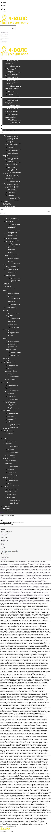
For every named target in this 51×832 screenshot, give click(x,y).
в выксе (18, 575)
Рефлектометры (11, 69)
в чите (37, 580)
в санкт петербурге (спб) (37, 567)
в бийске (37, 588)
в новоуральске (21, 586)
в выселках (23, 575)
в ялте (41, 571)
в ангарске (41, 583)
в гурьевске (6, 575)
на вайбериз (14, 601)
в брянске (7, 563)
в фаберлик (35, 600)
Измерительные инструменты (12, 68)
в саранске (46, 567)
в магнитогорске (39, 584)
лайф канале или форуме (19, 600)
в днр (29, 588)
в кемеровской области (31, 575)
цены (4, 594)
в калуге (41, 580)
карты (17, 592)
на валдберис (20, 597)
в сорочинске (21, 569)
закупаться (13, 592)
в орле (42, 566)
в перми (30, 574)
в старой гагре (9, 572)
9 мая (37, 591)
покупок (38, 594)
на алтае (14, 589)
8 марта (33, 591)
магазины (26, 592)
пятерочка (19, 603)
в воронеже (24, 563)
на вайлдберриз (7, 597)
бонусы (8, 592)
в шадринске (14, 578)
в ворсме (42, 588)
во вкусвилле (41, 595)
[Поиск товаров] (12, 524)
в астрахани (47, 583)
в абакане (47, 588)
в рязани (25, 567)
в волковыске (8, 584)
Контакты (4, 5)
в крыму (36, 564)
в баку (37, 561)
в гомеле (40, 578)
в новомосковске (31, 580)
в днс (31, 601)
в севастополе (8, 569)
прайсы (35, 592)
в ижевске (2, 574)
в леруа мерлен (35, 597)
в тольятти (40, 569)
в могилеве (46, 564)
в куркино (46, 574)
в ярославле (46, 571)
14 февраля (43, 591)
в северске (45, 580)
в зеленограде (24, 577)
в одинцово (25, 589)
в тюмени (2, 571)
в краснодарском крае (33, 577)
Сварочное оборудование (11, 76)
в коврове (15, 572)
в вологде (41, 574)
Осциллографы (11, 116)
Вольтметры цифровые (15, 72)
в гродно (44, 578)
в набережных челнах (28, 583)
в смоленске (15, 569)
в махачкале (46, 584)
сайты (46, 592)
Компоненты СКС (9, 63)
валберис (24, 603)
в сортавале (27, 569)
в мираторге (27, 601)
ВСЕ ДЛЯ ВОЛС (8, 58)
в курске (17, 581)
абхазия (25, 561)
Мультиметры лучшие (15, 122)
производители (40, 592)
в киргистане (29, 578)
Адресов (8, 594)
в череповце (30, 571)
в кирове (7, 574)
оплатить (31, 592)
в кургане (21, 581)
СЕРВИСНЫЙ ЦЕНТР (9, 128)
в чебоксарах (17, 571)
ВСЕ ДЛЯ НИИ (8, 106)
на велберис (47, 600)
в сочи (32, 569)
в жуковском (45, 563)
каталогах (20, 594)
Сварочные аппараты (10, 130)
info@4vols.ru (4, 36)
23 (39, 591)
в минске (41, 564)
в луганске (8, 583)
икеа (31, 603)
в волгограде (18, 563)
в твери (36, 569)
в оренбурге (25, 574)
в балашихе (42, 561)
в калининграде (18, 580)
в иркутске (36, 572)
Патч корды (10, 65)
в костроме (26, 581)
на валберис (14, 597)
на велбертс (3, 601)
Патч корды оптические (15, 66)
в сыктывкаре (7, 578)
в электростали (19, 588)
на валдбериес (28, 600)
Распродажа (5, 201)
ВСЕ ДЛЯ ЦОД (8, 97)
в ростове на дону (18, 567)
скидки (1, 594)
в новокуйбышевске (12, 586)
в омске (39, 566)
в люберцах (32, 584)
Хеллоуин (4, 592)
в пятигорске (14, 583)
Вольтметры (10, 71)
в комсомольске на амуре (18, 584)
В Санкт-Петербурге (5, 557)
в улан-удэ (36, 583)
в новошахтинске (33, 566)
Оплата (3, 4)
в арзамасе (48, 575)
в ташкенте (6, 588)
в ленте (46, 595)
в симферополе (13, 574)
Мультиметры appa (14, 124)
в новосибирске (24, 566)
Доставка (4, 2)
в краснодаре (24, 564)
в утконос (8, 601)
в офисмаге (41, 600)
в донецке (44, 581)
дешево (30, 594)
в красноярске (31, 564)
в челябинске (24, 571)
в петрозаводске (4, 567)
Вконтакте (35, 601)
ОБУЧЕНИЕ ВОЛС (6, 203)
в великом (12, 563)
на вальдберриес (8, 598)
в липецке (19, 574)
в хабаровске (11, 571)
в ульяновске (13, 575)
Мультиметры (10, 119)
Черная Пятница (18, 591)
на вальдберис (26, 598)
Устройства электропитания (11, 60)
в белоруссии (47, 572)
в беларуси (34, 578)
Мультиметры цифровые (15, 120)
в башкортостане (21, 578)
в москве (6, 566)
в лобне (31, 581)
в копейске (26, 584)
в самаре (29, 567)
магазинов (25, 594)
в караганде (18, 564)
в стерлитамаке (29, 572)
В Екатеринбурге (4, 559)
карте (16, 594)
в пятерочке (28, 595)
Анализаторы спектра (12, 74)
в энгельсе (24, 580)
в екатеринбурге (38, 563)
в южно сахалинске (4, 580)
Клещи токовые (11, 91)
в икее (21, 598)
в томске (45, 569)
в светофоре (34, 595)
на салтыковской (43, 577)
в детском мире (42, 597)
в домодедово (31, 563)
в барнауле (10, 577)
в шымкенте (36, 571)
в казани (6, 564)
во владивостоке (17, 577)
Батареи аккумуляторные (13, 62)
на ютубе (10, 600)
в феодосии (12, 588)
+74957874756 (4, 32)
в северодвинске (22, 572)
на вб (25, 597)
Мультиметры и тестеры (10, 117)
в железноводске (41, 575)
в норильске (28, 586)
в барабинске (19, 589)
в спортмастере (15, 598)
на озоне (29, 597)
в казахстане (12, 564)
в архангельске (3, 577)
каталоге (21, 592)
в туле (49, 569)
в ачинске (33, 588)
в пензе (48, 578)
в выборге (11, 580)
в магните (15, 595)
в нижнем (11, 566)
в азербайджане (7, 589)
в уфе (6, 571)
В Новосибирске (4, 556)
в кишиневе (20, 583)
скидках (42, 594)
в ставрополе (36, 574)
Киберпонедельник (27, 591)
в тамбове (41, 572)
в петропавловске (35, 586)
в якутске (25, 588)
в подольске (11, 567)
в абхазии (20, 561)
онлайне (34, 594)
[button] (25, 132)
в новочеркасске (10, 581)
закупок (12, 594)
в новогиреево (17, 566)
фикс (28, 603)
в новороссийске (37, 581)
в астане (34, 561)
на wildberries (20, 601)
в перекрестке (21, 595)
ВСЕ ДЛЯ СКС (8, 79)
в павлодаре (47, 566)
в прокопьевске (43, 586)
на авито (11, 595)
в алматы (29, 561)
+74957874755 (4, 34)
